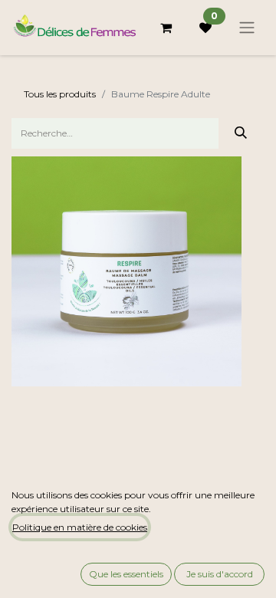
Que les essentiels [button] (126, 574)
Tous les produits (60, 94)
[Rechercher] (241, 133)
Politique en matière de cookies (79, 527)
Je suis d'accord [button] (219, 574)
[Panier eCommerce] (166, 28)
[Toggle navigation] (246, 28)
